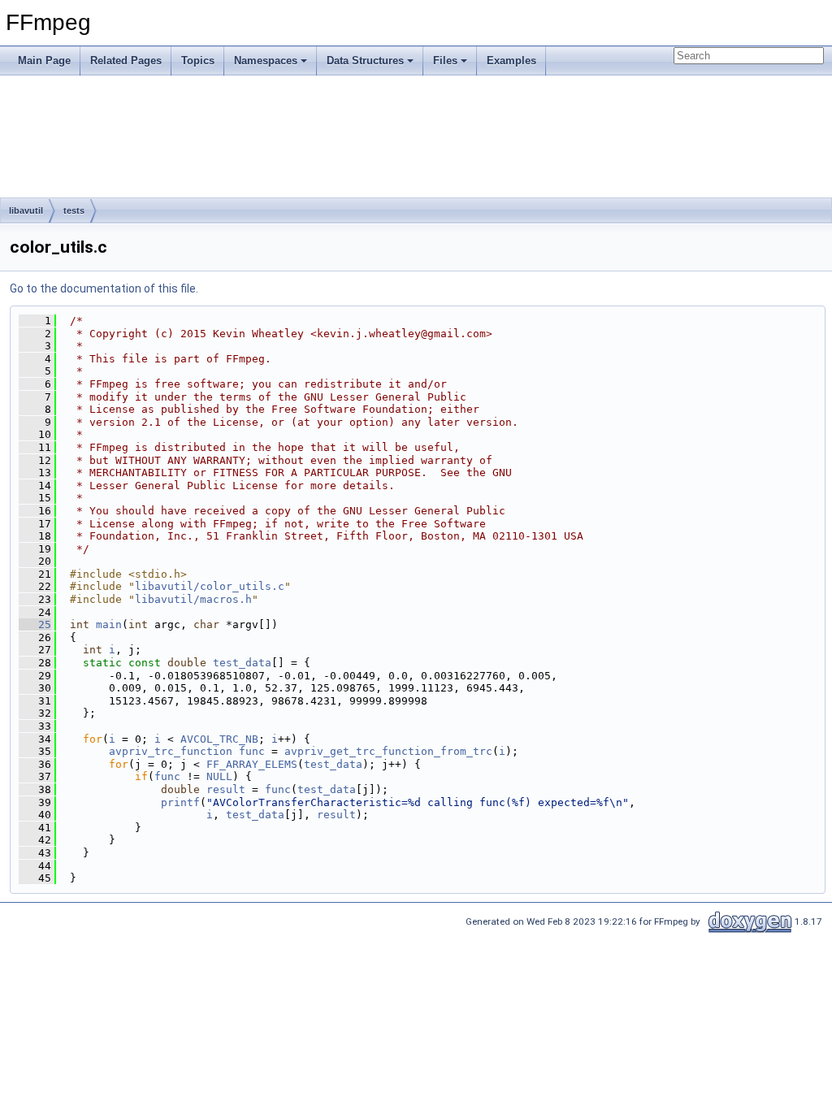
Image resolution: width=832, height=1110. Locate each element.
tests (73, 210)
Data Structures (365, 60)
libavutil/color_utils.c (209, 586)
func (252, 751)
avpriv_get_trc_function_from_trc (388, 751)
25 (35, 624)
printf (180, 802)
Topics (197, 60)
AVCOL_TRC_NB (219, 739)
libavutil (26, 210)
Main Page (44, 60)
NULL (219, 776)
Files (445, 60)
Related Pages (126, 60)
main (109, 624)
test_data (242, 663)
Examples (511, 60)
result (225, 789)
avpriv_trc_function (170, 751)
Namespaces (265, 60)
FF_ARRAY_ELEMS (251, 764)
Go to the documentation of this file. (104, 288)
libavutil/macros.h (193, 599)
